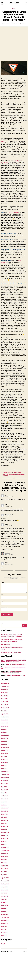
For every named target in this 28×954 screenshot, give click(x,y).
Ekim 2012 (4, 871)
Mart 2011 (4, 929)
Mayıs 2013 (4, 853)
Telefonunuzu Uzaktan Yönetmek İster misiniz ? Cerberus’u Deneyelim (13, 660)
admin (8, 23)
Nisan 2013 (4, 856)
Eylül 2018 (4, 744)
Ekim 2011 (4, 908)
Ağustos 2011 (5, 914)
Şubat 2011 (4, 932)
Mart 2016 (4, 817)
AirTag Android (5, 644)
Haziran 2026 (5, 683)
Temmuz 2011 (5, 917)
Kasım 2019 (4, 726)
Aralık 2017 (4, 759)
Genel (14, 8)
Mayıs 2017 (4, 780)
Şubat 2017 (4, 790)
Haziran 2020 (5, 717)
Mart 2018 (4, 756)
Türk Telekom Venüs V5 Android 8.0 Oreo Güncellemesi (11, 672)
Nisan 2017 (4, 783)
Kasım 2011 (4, 905)
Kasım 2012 (4, 868)
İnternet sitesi (4, 607)
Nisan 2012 (4, 890)
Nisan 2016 (4, 814)
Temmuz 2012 (5, 881)
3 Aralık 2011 (16, 23)
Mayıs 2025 (4, 689)
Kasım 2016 (4, 799)
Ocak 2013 (4, 862)
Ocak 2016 (4, 823)
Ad (2, 594)
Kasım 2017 (4, 762)
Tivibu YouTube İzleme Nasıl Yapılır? (15, 664)
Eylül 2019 (4, 732)
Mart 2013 (4, 859)
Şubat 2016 (4, 820)
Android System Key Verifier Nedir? (11, 652)
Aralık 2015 (4, 826)
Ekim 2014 (4, 829)
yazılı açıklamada (14, 212)
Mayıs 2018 (4, 750)
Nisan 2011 (4, 926)
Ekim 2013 (4, 841)
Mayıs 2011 (4, 923)
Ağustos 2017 (5, 771)
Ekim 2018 (4, 741)
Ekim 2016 (4, 802)
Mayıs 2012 (4, 887)
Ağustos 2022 (5, 714)
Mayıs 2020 (4, 720)
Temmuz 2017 (5, 774)
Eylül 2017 (4, 768)
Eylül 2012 (4, 875)
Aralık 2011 (4, 902)
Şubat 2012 (4, 896)
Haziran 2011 (5, 920)
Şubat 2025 (4, 695)
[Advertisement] (14, 41)
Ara (2, 623)
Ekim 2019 (4, 729)
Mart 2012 (4, 893)
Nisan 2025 (4, 692)
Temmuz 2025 (5, 686)
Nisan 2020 (4, 723)
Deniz (2, 660)
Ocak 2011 (4, 935)
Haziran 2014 (5, 832)
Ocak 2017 (4, 793)
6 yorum (24, 23)
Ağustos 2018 (5, 747)
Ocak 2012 (4, 899)
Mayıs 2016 (4, 811)
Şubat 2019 (4, 738)
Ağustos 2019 (5, 735)
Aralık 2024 (4, 701)
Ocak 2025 (4, 698)
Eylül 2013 (4, 844)
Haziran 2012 (5, 884)
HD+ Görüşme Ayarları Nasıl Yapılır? (15, 675)
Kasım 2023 (4, 705)
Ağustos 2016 (5, 808)
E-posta (3, 601)
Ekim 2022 (4, 711)
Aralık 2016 (4, 796)
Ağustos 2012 (5, 878)
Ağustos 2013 (5, 847)
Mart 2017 (4, 786)
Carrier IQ (4, 141)
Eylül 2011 (4, 911)
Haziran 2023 (5, 708)
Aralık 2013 (4, 838)
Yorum (3, 582)
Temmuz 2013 (5, 850)
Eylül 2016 (4, 805)
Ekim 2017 (4, 765)
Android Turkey (14, 2)
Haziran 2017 (5, 777)
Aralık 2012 (4, 865)
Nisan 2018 (4, 753)
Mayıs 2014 (4, 835)
